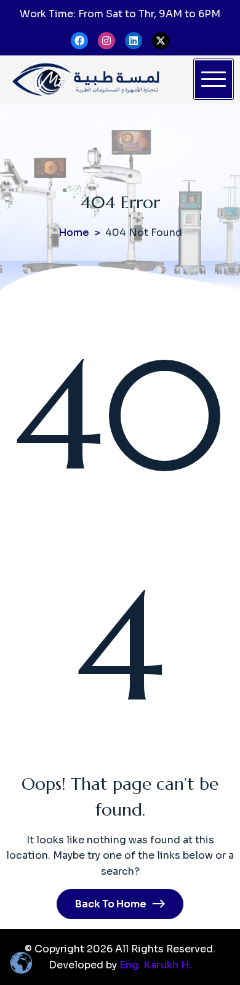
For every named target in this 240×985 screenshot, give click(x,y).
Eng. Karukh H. (155, 965)
